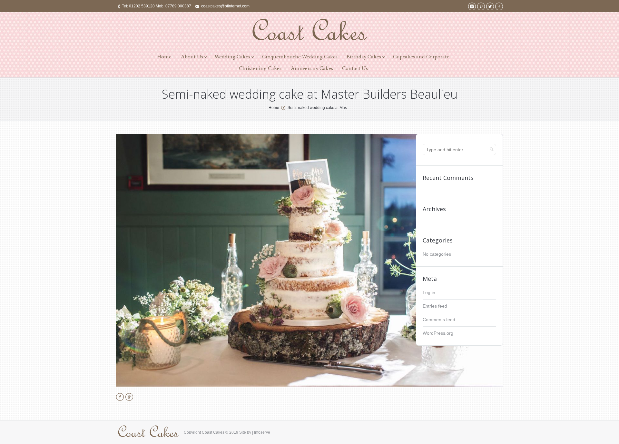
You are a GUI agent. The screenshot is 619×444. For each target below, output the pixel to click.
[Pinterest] (481, 6)
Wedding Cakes (232, 57)
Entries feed (435, 306)
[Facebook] (499, 6)
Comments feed (439, 319)
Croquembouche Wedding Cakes (300, 57)
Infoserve (262, 432)
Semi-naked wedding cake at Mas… (319, 107)
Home (164, 57)
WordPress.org (438, 333)
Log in (429, 292)
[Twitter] (490, 6)
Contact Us (355, 68)
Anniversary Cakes (312, 68)
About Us (192, 57)
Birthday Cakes (364, 57)
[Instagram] (472, 6)
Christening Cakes (260, 68)
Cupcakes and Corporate (421, 57)
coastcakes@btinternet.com (225, 6)
